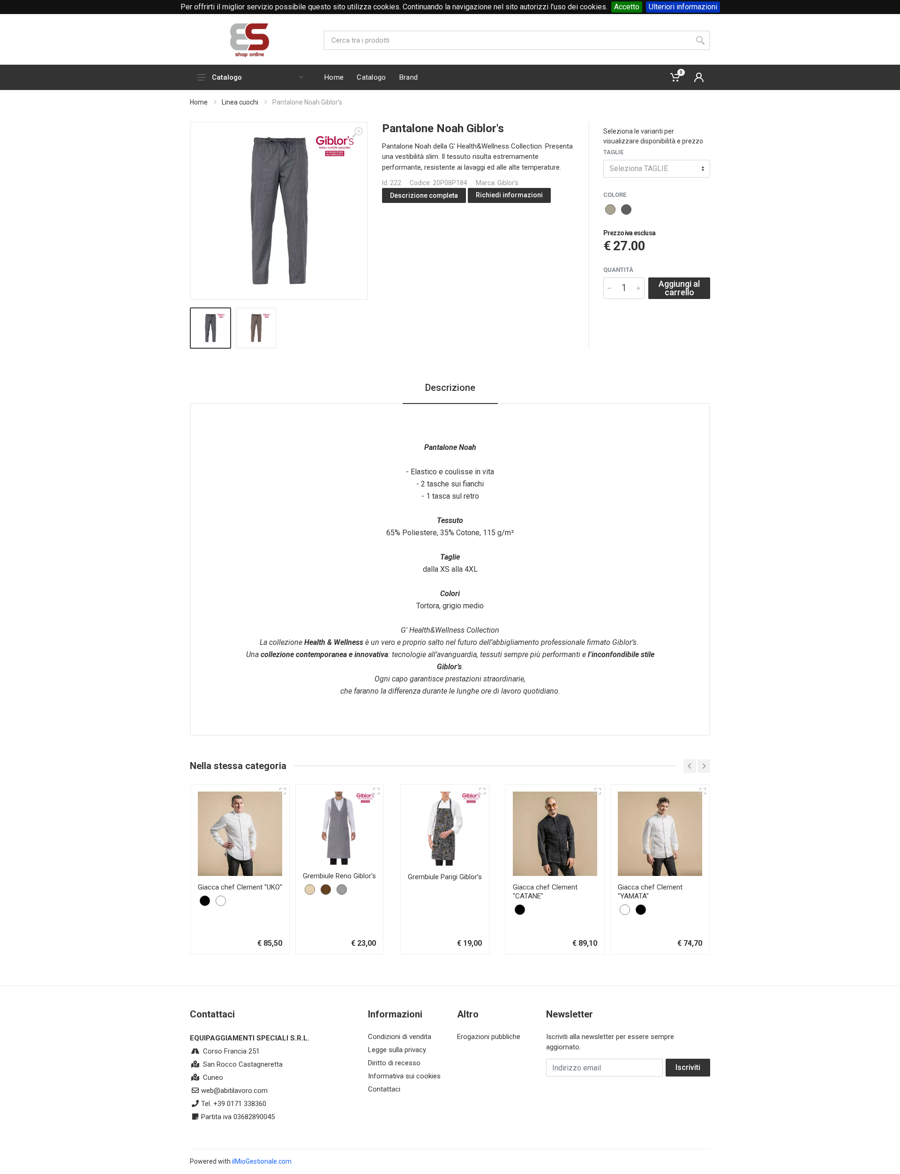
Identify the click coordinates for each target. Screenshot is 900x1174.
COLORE (614, 194)
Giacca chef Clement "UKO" (240, 887)
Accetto (626, 6)
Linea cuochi (240, 102)
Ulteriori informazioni (683, 6)
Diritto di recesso (394, 1063)
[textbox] (657, 168)
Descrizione (450, 387)
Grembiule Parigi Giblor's (445, 877)
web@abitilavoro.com (234, 1090)
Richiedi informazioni (509, 195)
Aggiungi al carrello (679, 288)
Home (199, 102)
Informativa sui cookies (404, 1076)
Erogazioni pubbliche (488, 1036)
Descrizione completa (424, 195)
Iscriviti (687, 1067)
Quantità (618, 269)
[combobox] (656, 169)
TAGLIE (613, 152)
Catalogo (227, 77)
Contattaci (384, 1089)
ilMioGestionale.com (262, 1161)
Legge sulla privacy (397, 1050)
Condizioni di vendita (399, 1036)
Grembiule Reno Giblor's (339, 876)
